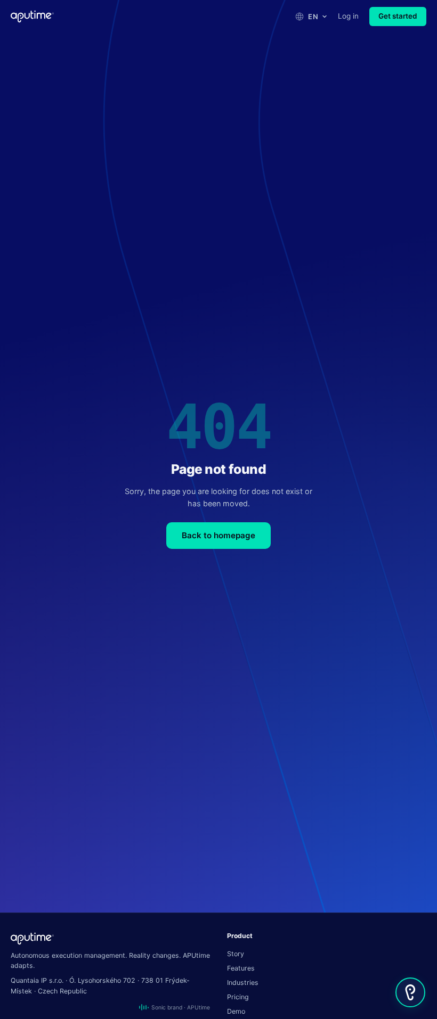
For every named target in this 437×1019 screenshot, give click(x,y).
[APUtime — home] (32, 16)
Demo (236, 1011)
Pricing (238, 997)
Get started (397, 16)
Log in (348, 16)
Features (241, 968)
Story (235, 954)
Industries (242, 983)
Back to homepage (218, 535)
